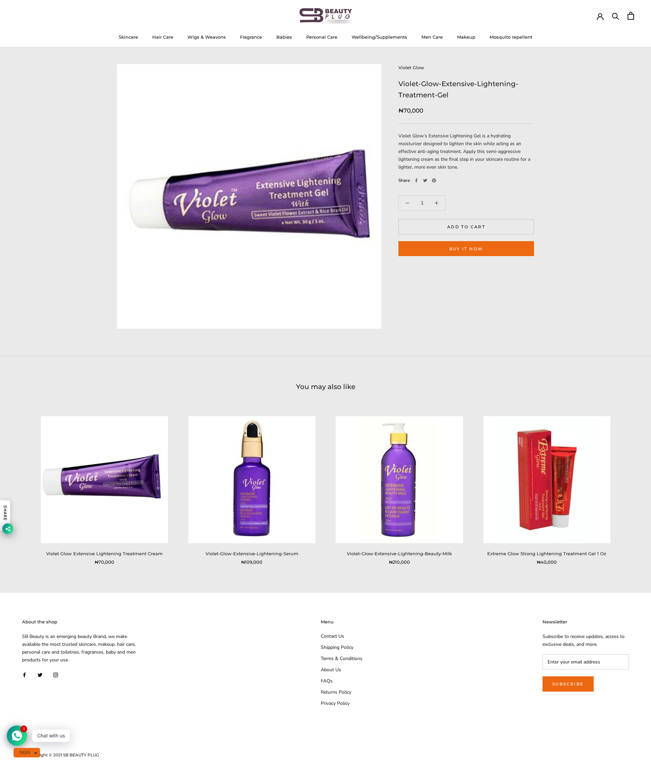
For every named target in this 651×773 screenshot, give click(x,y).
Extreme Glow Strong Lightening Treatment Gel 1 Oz (546, 553)
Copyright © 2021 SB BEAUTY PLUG (63, 754)
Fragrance (251, 37)
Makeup (466, 37)
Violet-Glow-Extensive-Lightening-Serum (251, 553)
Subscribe (568, 684)
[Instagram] (55, 674)
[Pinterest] (434, 180)
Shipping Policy (337, 647)
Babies (284, 37)
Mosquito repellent (511, 37)
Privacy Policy (335, 703)
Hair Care (162, 37)
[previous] (21, 483)
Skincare (128, 37)
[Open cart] (631, 16)
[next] (629, 483)
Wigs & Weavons (207, 37)
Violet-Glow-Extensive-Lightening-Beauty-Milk (399, 553)
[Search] (615, 15)
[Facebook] (416, 180)
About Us (331, 669)
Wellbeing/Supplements (379, 37)
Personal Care (321, 37)
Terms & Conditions (341, 658)
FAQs (327, 681)
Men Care (432, 37)
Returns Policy (336, 692)
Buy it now (466, 248)
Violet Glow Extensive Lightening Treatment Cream (104, 553)
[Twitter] (425, 180)
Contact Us (332, 636)
